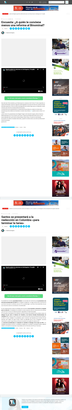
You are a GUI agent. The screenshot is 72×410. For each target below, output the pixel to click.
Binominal (16, 127)
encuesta (21, 127)
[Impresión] (24, 28)
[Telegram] (26, 28)
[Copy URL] (29, 28)
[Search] (63, 2)
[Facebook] (27, 2)
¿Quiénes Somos (58, 402)
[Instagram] (30, 2)
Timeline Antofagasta (10, 32)
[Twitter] (32, 2)
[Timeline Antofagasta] (2, 32)
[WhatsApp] (16, 28)
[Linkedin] (18, 28)
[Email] (21, 28)
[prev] (67, 14)
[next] (69, 14)
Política (25, 127)
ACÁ (31, 110)
